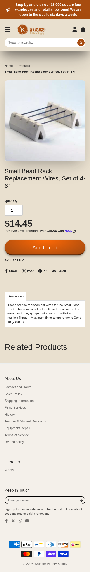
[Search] (81, 42)
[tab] (15, 296)
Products (24, 65)
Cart (83, 29)
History (10, 414)
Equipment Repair (17, 428)
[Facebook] (7, 521)
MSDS (9, 470)
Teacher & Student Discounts (25, 421)
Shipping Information (19, 401)
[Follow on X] (13, 521)
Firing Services (15, 407)
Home (9, 65)
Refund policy (14, 442)
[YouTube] (27, 521)
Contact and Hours (18, 387)
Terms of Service (17, 435)
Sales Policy (13, 394)
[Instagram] (20, 521)
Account (74, 29)
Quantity (11, 201)
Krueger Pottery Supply (51, 563)
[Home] (33, 29)
